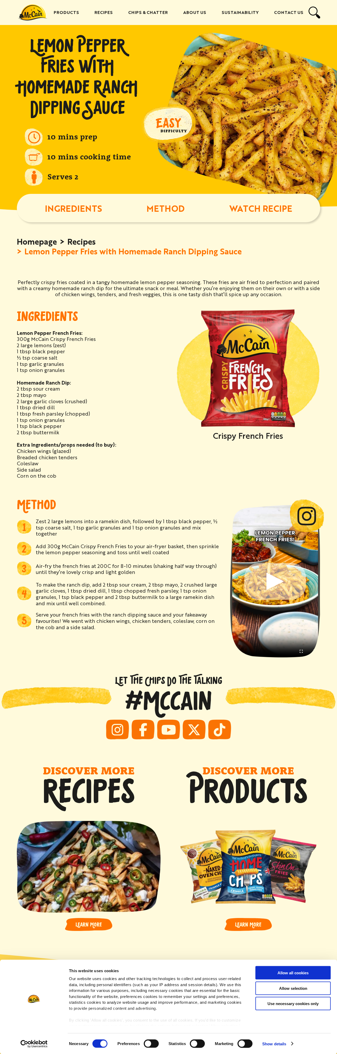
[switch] (151, 1043)
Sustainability (240, 12)
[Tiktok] (219, 729)
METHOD (166, 208)
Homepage (37, 241)
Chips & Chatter (148, 12)
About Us (194, 12)
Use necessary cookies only (293, 1003)
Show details (274, 1043)
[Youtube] (168, 729)
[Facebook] (143, 729)
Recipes (104, 12)
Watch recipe (260, 208)
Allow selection (293, 988)
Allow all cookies (293, 973)
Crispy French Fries (248, 435)
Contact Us (288, 12)
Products (66, 12)
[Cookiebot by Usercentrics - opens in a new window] (34, 1044)
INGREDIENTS (73, 208)
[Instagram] (117, 729)
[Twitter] (194, 729)
